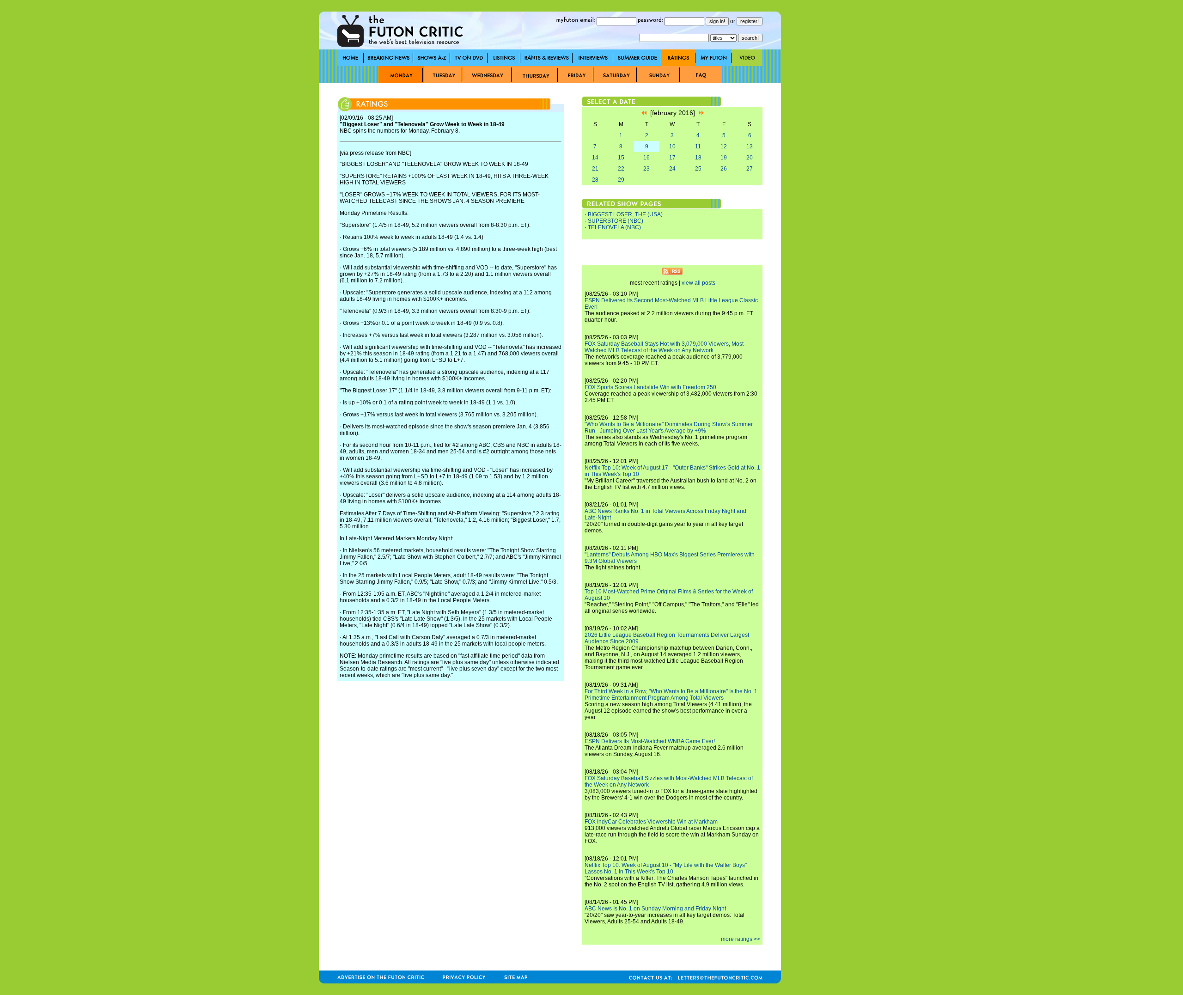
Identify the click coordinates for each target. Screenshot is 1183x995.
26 (723, 168)
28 (595, 180)
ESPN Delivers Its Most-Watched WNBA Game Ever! (650, 741)
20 (749, 157)
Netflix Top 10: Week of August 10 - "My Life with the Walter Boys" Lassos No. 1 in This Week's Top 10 (666, 868)
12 (723, 146)
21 (595, 168)
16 (646, 157)
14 (595, 157)
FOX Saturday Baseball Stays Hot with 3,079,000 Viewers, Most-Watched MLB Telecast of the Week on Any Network (665, 347)
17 (672, 157)
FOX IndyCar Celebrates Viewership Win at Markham (651, 821)
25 (698, 168)
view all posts (698, 283)
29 (621, 180)
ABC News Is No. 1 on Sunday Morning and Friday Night (655, 908)
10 (672, 146)
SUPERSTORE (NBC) (615, 221)
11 (698, 146)
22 (621, 168)
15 (621, 157)
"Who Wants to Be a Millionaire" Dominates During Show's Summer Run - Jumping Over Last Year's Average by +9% (669, 427)
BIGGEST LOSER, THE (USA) (625, 214)
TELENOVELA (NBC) (614, 227)
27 (749, 168)
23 (646, 168)
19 (723, 157)
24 (672, 168)
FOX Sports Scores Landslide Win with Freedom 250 (650, 387)
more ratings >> (740, 939)
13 (749, 146)
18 (698, 157)
